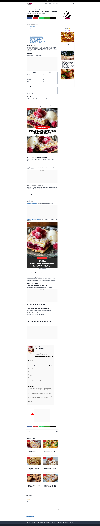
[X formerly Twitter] (51, 1)
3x (52, 365)
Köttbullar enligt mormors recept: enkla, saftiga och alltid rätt (67, 82)
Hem (43, 3)
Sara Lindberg (29, 13)
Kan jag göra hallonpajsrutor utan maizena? (36, 36)
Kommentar (28, 501)
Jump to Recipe (30, 15)
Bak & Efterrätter (31, 9)
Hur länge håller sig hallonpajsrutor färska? (36, 39)
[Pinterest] (49, 1)
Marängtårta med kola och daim (50, 468)
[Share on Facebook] (29, 18)
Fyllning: (31, 28)
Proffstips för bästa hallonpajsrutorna (33, 30)
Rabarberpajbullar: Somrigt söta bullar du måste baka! (51, 432)
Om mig (53, 3)
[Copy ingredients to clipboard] (34, 365)
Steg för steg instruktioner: (32, 29)
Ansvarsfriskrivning (34, 522)
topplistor (49, 3)
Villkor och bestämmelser (47, 522)
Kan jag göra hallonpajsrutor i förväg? (35, 40)
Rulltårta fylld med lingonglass (33, 451)
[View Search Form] (73, 3)
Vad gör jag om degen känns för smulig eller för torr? (37, 41)
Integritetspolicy (28, 522)
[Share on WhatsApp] (41, 18)
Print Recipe (36, 15)
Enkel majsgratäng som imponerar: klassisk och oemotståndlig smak (66, 45)
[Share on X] (53, 18)
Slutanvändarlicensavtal (64, 522)
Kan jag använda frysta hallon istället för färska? (37, 38)
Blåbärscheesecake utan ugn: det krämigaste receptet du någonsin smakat (67, 63)
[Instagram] (52, 1)
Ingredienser (30, 27)
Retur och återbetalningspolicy (56, 522)
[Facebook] (47, 1)
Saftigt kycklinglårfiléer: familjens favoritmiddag (33, 432)
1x (49, 365)
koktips (48, 524)
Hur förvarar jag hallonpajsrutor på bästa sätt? (36, 37)
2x (50, 365)
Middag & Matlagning (64, 42)
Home (27, 9)
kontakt (56, 3)
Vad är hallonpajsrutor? (31, 26)
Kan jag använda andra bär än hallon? (35, 42)
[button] (28, 109)
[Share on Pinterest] (35, 18)
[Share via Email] (47, 18)
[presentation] (34, 445)
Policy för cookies (40, 522)
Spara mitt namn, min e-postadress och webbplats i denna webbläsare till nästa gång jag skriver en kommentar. (41, 514)
